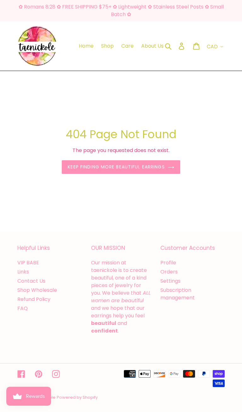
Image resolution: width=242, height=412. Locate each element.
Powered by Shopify (77, 397)
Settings (170, 281)
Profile (168, 262)
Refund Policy (33, 299)
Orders (169, 271)
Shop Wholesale (37, 290)
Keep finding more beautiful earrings (116, 167)
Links (23, 271)
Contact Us (31, 281)
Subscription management (177, 293)
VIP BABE (28, 262)
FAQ (22, 308)
